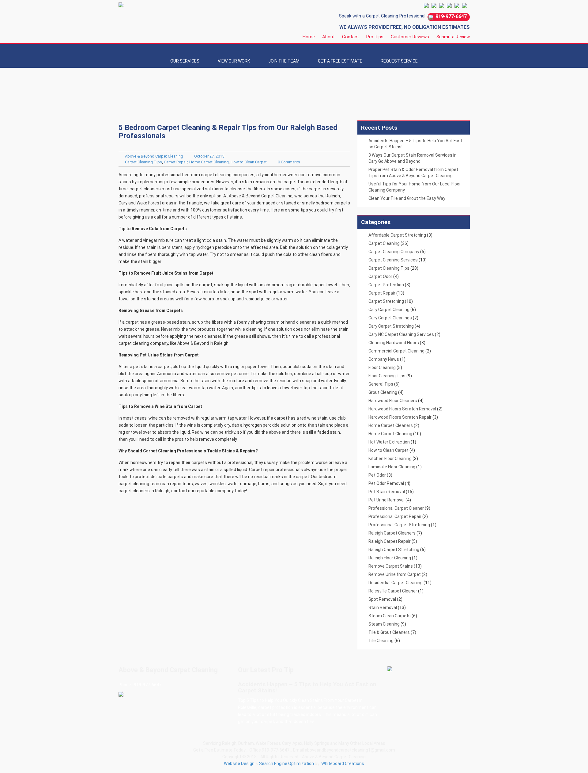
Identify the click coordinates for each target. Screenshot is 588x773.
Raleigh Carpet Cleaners (392, 533)
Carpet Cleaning (384, 243)
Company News (383, 359)
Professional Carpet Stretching (399, 524)
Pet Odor (377, 475)
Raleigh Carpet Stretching (393, 549)
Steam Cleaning (384, 624)
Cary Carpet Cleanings (390, 317)
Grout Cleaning (382, 392)
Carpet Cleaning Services (393, 259)
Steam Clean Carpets (389, 615)
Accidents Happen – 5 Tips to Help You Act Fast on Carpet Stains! (307, 687)
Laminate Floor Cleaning (391, 466)
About (328, 37)
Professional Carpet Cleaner (396, 508)
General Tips (380, 384)
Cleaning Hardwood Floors (393, 342)
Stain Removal (382, 607)
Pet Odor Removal (386, 483)
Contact (350, 37)
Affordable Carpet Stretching (397, 235)
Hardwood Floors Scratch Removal (402, 408)
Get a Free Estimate (340, 61)
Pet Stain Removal (386, 491)
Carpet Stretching (386, 301)
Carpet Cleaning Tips (143, 162)
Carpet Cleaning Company (393, 251)
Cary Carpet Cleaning (388, 309)
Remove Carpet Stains (390, 566)
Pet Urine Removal (386, 499)
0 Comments (289, 162)
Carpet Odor (380, 276)
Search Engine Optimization (286, 763)
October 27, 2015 (209, 156)
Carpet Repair (175, 162)
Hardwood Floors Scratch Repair (400, 417)
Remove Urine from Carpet (394, 574)
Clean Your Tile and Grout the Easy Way (406, 198)
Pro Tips (374, 37)
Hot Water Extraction (389, 442)
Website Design (239, 763)
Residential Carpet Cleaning (395, 582)
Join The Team (284, 61)
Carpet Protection (386, 284)
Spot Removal (382, 599)
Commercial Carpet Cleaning (396, 350)
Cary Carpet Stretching (391, 326)
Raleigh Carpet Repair (389, 541)
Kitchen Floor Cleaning (390, 458)
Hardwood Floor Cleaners (392, 400)
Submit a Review (453, 37)
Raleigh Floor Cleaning (389, 557)
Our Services (184, 61)
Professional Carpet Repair (394, 516)
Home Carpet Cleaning (209, 162)
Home (309, 37)
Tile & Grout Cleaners (389, 632)
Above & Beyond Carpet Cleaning (154, 156)
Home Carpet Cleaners (390, 425)
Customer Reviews (410, 37)
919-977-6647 (451, 16)
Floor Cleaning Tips (386, 375)
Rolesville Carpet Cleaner (392, 590)
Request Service (399, 61)
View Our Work (234, 61)
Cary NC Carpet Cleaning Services (401, 334)
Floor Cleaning (382, 367)
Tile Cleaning (381, 640)
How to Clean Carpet (249, 162)
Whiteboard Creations (342, 763)
